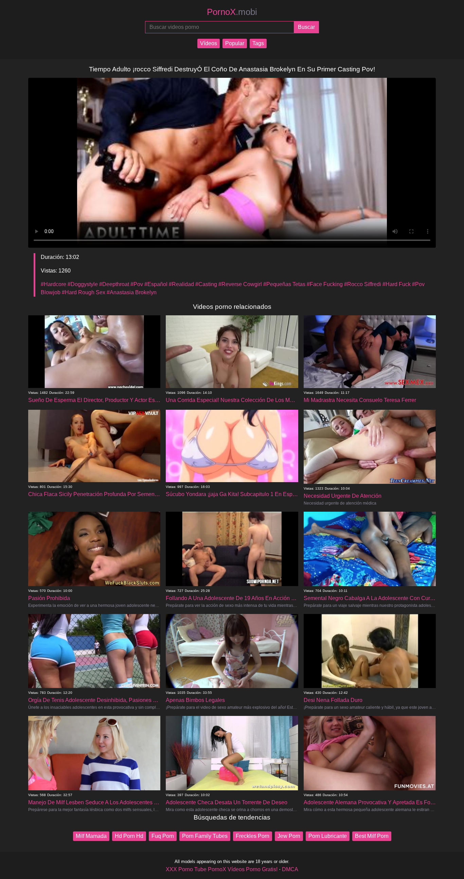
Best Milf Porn (372, 836)
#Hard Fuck (396, 284)
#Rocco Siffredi (362, 284)
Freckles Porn (252, 836)
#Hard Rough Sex (83, 292)
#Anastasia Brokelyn (132, 292)
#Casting (206, 284)
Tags (258, 43)
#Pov (136, 284)
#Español (155, 284)
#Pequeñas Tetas (284, 284)
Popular (234, 43)
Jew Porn (289, 836)
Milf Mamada (91, 836)
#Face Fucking (325, 284)
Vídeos (208, 43)
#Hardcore (53, 284)
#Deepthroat (114, 284)
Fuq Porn (162, 836)
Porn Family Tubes (205, 836)
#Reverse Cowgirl (240, 284)
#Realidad (181, 284)
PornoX (232, 12)
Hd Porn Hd (129, 836)
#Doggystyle (83, 284)
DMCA (290, 869)
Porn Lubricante (327, 836)
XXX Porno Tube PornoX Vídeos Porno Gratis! (222, 869)
